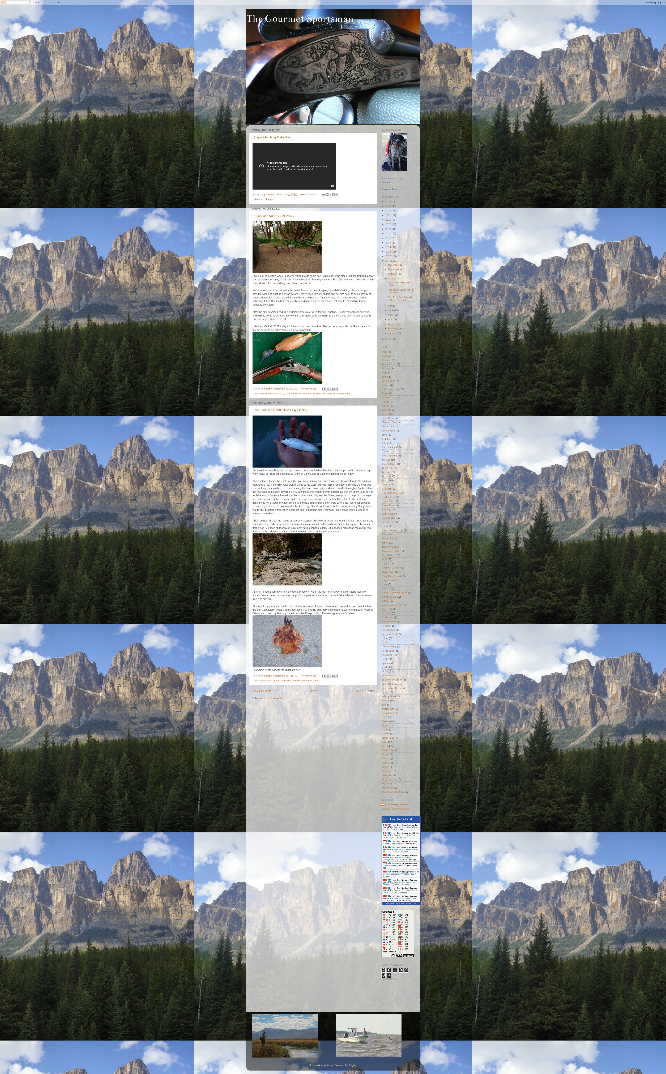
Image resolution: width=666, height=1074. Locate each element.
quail (384, 667)
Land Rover (388, 572)
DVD (384, 451)
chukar (385, 405)
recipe (385, 671)
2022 (388, 210)
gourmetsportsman (396, 804)
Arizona (386, 368)
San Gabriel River (301, 680)
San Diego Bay (390, 684)
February (393, 328)
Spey (384, 717)
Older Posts (365, 691)
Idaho (385, 534)
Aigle (384, 351)
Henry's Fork (389, 522)
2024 (388, 201)
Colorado (387, 410)
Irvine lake (387, 538)
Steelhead (387, 721)
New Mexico (388, 630)
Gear (298, 393)
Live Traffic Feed (401, 819)
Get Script (390, 904)
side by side (328, 393)
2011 (388, 261)
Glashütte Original (391, 493)
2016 (388, 238)
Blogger (352, 1065)
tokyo (384, 742)
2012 (388, 256)
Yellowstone (388, 787)
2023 (388, 206)
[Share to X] (330, 194)
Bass (384, 385)
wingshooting (343, 393)
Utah (384, 767)
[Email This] (323, 194)
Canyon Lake (389, 397)
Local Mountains (282, 680)
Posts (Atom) (274, 698)
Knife (384, 559)
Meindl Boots (389, 597)
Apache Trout (389, 364)
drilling (385, 443)
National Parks (390, 621)
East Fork (286, 481)
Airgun (385, 356)
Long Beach (388, 580)
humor (385, 526)
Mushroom (387, 617)
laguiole (386, 563)
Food (384, 480)
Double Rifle (388, 430)
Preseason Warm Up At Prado (273, 215)
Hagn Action (388, 513)
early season (287, 393)
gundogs (306, 393)
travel (385, 746)
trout (315, 680)
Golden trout (388, 497)
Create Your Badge (390, 189)
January (393, 333)
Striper (385, 725)
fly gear (386, 472)
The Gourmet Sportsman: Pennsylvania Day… (397, 859)
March (392, 324)
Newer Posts (261, 691)
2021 (388, 215)
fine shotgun (388, 464)
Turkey (385, 762)
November (394, 269)
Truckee (386, 758)
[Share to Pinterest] (336, 194)
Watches (386, 771)
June (391, 310)
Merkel (316, 393)
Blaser (385, 393)
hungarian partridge (392, 530)
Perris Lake (388, 650)
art (262, 199)
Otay (384, 642)
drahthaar (387, 439)
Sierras (385, 700)
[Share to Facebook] (333, 194)
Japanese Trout (390, 551)
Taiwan (385, 733)
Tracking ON (411, 904)
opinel (385, 638)
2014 (388, 247)
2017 (388, 233)
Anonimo (386, 360)
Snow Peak (388, 713)
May (391, 315)
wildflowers (388, 775)
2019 (388, 224)
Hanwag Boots (390, 518)
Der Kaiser (386, 182)
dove (384, 435)
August (392, 278)
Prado (385, 659)
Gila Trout (387, 488)
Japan (385, 542)
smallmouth (388, 709)
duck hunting (389, 447)
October (393, 274)
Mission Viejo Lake (392, 605)
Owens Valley (389, 646)
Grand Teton (388, 501)
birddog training (269, 393)
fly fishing (266, 680)
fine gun (270, 199)
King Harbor (388, 555)
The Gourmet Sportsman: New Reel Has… (401, 873)
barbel (385, 376)
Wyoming (387, 783)
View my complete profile (395, 809)
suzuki (385, 729)
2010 (388, 339)
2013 (388, 251)
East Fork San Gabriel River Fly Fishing (280, 410)
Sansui (385, 692)
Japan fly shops (390, 547)
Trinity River (388, 750)
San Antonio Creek (392, 679)
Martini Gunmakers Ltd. (394, 592)
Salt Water (387, 675)
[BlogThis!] (326, 194)
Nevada (386, 625)
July (390, 306)
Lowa (384, 584)
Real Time (400, 904)
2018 (388, 229)
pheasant (387, 655)
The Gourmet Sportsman (299, 18)
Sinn (384, 704)
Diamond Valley (390, 422)
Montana (386, 613)
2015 (388, 242)
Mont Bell (387, 609)
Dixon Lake (388, 426)
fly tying (386, 476)
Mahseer (386, 588)
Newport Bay (389, 634)
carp (384, 401)
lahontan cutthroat (392, 567)
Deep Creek (388, 418)
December (394, 265)
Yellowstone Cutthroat (393, 792)
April (391, 319)
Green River (388, 505)
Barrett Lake (388, 381)
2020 (388, 220)
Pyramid (386, 663)
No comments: (309, 194)
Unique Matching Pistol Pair (272, 137)
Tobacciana (388, 738)
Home (313, 691)
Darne (385, 414)
